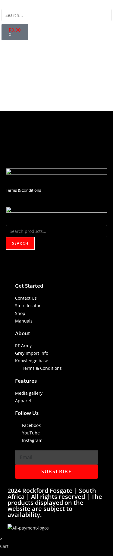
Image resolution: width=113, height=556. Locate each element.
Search (20, 243)
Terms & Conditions (23, 190)
